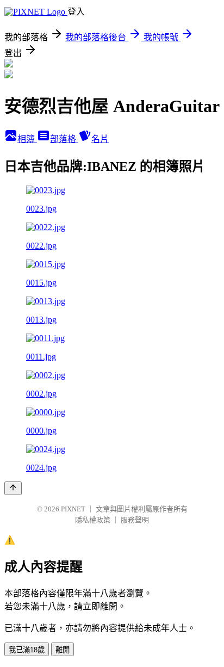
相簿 (27, 139)
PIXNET (73, 509)
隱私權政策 (92, 520)
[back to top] (13, 488)
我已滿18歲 (27, 650)
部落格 (64, 139)
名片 (100, 139)
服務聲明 (135, 520)
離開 (62, 650)
